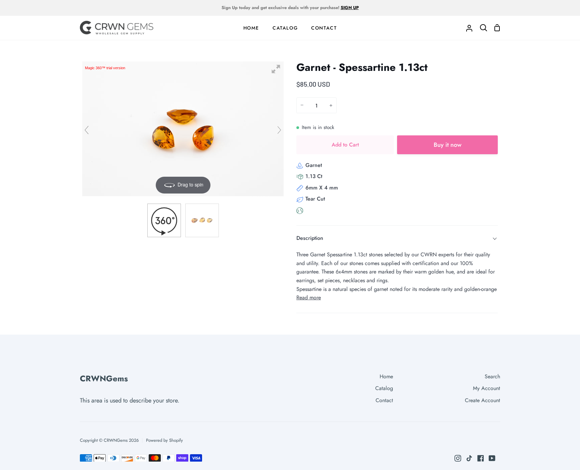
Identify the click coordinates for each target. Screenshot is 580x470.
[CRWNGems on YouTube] (492, 458)
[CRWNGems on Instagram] (457, 458)
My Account (486, 388)
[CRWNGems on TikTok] (469, 458)
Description (309, 238)
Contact (384, 400)
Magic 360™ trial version (105, 68)
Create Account (482, 400)
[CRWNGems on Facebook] (480, 458)
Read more (308, 297)
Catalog (384, 388)
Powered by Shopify (164, 440)
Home (386, 376)
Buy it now (448, 144)
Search (492, 376)
